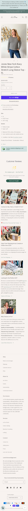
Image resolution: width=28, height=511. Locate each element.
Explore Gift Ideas (5, 296)
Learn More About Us (6, 342)
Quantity (3, 85)
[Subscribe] (23, 482)
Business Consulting (7, 429)
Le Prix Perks (6, 422)
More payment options (14, 101)
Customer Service (7, 367)
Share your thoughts (14, 181)
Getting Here (6, 445)
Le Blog (4, 432)
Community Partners (7, 390)
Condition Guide (18, 137)
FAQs (4, 371)
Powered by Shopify (20, 508)
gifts (24, 280)
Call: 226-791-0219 (7, 452)
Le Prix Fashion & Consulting (12, 508)
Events (4, 383)
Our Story (5, 380)
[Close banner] (26, 4)
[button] (2, 17)
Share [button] (4, 144)
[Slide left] (10, 61)
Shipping (2, 82)
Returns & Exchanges (8, 361)
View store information (8, 109)
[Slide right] (17, 61)
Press (4, 448)
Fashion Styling (6, 425)
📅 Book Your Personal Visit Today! (10, 223)
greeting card (7, 287)
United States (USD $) (13, 497)
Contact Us (5, 442)
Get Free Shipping (5, 257)
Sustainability (6, 387)
